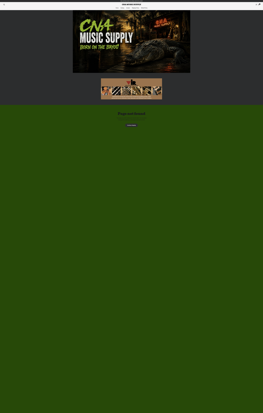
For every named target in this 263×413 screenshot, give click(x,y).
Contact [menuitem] (128, 8)
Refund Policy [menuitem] (144, 8)
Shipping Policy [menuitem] (135, 8)
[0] (258, 4)
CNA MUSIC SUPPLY (131, 4)
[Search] (4, 4)
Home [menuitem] (117, 8)
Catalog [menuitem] (122, 8)
